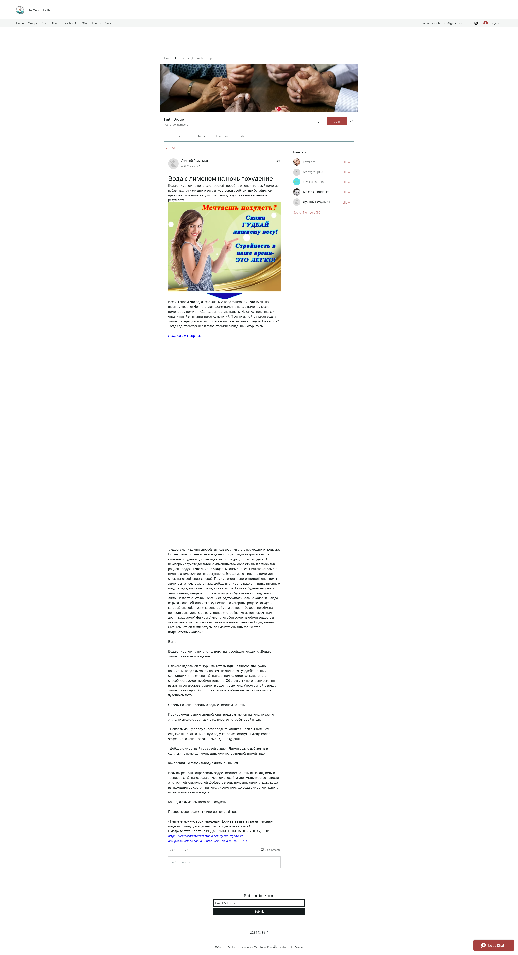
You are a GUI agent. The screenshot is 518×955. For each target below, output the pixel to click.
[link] (177, 136)
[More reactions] (184, 849)
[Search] (317, 121)
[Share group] (351, 121)
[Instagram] (476, 23)
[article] (224, 514)
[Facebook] (470, 23)
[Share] (278, 160)
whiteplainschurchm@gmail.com (443, 23)
